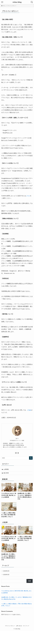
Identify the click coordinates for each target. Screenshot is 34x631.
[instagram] (16, 453)
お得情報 (6, 469)
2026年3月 (6, 574)
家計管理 (6, 473)
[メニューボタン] (2, 2)
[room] (18, 453)
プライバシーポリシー (10, 625)
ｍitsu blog (17, 2)
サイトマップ (26, 625)
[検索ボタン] (32, 2)
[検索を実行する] (31, 458)
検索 (29, 581)
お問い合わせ (19, 625)
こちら (28, 195)
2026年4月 (6, 571)
